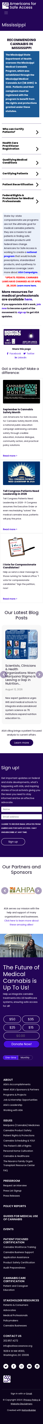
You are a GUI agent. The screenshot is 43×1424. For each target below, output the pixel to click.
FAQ (5, 1170)
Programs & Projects (14, 1094)
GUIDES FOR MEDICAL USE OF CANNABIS (20, 1217)
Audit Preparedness (14, 1267)
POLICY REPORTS (14, 1206)
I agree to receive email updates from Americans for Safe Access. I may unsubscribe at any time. (20, 828)
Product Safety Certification (19, 1262)
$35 (31, 1019)
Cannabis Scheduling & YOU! (19, 1140)
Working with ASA (13, 1110)
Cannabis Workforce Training (19, 1247)
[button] (3, 674)
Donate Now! (21, 1044)
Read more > (10, 455)
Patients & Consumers (15, 1305)
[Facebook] (13, 1366)
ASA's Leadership (12, 1105)
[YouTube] (29, 1366)
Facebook (15, 353)
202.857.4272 (10, 1340)
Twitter (30, 353)
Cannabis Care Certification (14, 1279)
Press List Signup (12, 1190)
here (28, 299)
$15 (31, 1027)
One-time (10, 1057)
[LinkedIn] (37, 1366)
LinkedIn (21, 357)
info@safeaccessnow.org (17, 1345)
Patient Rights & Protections (18, 1135)
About (8, 1080)
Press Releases (11, 1195)
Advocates (9, 1310)
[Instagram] (21, 1366)
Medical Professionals (15, 1315)
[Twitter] (5, 1366)
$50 (12, 1019)
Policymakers (10, 1320)
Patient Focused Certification (15, 1240)
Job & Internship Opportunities (20, 1099)
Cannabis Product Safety (17, 1130)
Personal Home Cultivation (18, 1151)
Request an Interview (15, 1185)
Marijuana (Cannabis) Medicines (21, 1125)
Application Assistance (16, 1257)
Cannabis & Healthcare (16, 1156)
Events (8, 1229)
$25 (12, 1027)
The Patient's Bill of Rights (17, 1145)
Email (29, 1393)
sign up (22, 312)
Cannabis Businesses (15, 1325)
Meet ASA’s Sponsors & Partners (21, 1089)
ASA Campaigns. (28, 272)
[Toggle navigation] (6, 12)
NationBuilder (29, 1410)
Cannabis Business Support (18, 1252)
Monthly (25, 1057)
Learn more (21, 742)
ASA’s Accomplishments (16, 1084)
